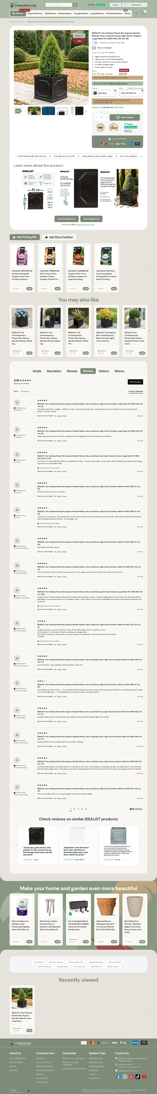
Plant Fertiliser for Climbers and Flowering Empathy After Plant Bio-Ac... (21, 925)
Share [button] (64, 416)
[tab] (136, 391)
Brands (13, 1066)
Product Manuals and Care (74, 1068)
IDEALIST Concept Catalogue (70, 1063)
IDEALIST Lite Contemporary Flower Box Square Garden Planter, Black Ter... (78, 338)
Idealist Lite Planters (96, 962)
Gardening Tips (96, 1058)
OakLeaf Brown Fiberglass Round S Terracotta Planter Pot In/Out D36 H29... (105, 925)
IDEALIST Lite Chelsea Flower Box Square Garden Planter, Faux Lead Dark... (22, 1016)
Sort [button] (16, 391)
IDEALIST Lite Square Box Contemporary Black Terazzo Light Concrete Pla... (106, 336)
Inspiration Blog (96, 1062)
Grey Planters (39, 962)
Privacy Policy (42, 1078)
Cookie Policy (42, 1082)
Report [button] (59, 416)
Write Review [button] (135, 382)
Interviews (93, 1070)
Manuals (72, 371)
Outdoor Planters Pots (76, 962)
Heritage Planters (63, 967)
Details (37, 371)
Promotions (94, 1078)
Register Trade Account (118, 83)
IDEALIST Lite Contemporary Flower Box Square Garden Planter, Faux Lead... (134, 338)
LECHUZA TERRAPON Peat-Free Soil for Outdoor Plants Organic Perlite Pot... (49, 275)
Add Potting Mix (27, 237)
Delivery (104, 371)
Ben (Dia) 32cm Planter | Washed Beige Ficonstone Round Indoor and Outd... (133, 927)
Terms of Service (43, 1062)
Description (54, 371)
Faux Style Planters (44, 967)
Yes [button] (55, 416)
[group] (25, 380)
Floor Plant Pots (79, 967)
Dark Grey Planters (115, 962)
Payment (40, 1074)
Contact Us (41, 1058)
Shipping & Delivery (44, 1066)
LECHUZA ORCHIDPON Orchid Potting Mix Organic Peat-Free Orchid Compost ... (22, 275)
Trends (92, 1074)
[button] (86, 110)
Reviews (88, 371)
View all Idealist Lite (67, 219)
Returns (119, 371)
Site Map (14, 1070)
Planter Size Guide (135, 88)
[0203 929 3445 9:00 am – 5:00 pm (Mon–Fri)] (136, 13)
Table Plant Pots (96, 967)
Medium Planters (113, 967)
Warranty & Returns (45, 1070)
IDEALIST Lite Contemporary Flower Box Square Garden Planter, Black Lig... (22, 338)
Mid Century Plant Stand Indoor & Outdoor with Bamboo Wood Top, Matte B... (50, 925)
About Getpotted (17, 1058)
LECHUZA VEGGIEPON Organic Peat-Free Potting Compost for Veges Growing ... (78, 275)
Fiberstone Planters (56, 962)
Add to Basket (127, 117)
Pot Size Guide (16, 1062)
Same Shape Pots (91, 219)
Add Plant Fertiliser (61, 237)
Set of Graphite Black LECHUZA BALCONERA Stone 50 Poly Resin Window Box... (78, 925)
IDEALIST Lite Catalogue (73, 1058)
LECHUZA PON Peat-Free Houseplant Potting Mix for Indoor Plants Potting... (106, 275)
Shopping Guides (96, 1066)
